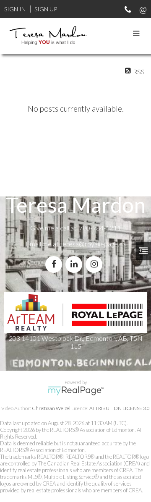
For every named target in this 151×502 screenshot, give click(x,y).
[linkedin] (75, 264)
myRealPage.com (75, 391)
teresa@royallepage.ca (93, 244)
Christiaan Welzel (51, 408)
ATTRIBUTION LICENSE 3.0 (119, 408)
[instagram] (96, 264)
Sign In (15, 9)
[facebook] (55, 264)
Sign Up (45, 9)
